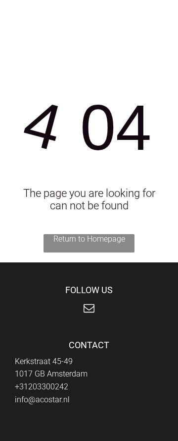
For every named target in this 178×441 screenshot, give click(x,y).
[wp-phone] (20, 20)
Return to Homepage (89, 239)
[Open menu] (143, 15)
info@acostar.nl (42, 399)
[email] (89, 309)
